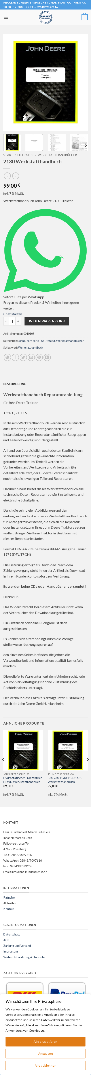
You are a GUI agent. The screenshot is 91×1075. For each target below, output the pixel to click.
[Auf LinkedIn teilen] (47, 357)
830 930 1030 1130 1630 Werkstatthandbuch (65, 780)
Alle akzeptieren (45, 1041)
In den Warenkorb (47, 321)
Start (8, 155)
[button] (6, 17)
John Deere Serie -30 (31, 340)
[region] (45, 1034)
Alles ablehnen (45, 1065)
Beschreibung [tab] (14, 384)
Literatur (25, 155)
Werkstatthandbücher (57, 155)
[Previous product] (15, 175)
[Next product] (7, 175)
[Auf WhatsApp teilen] (7, 357)
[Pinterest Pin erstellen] (39, 357)
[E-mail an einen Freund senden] (31, 357)
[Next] (80, 82)
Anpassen (45, 1053)
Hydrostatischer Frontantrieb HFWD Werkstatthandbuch (22, 780)
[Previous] (11, 82)
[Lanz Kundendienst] (46, 17)
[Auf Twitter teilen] (23, 357)
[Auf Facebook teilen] (15, 357)
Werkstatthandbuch (30, 347)
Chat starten (12, 314)
